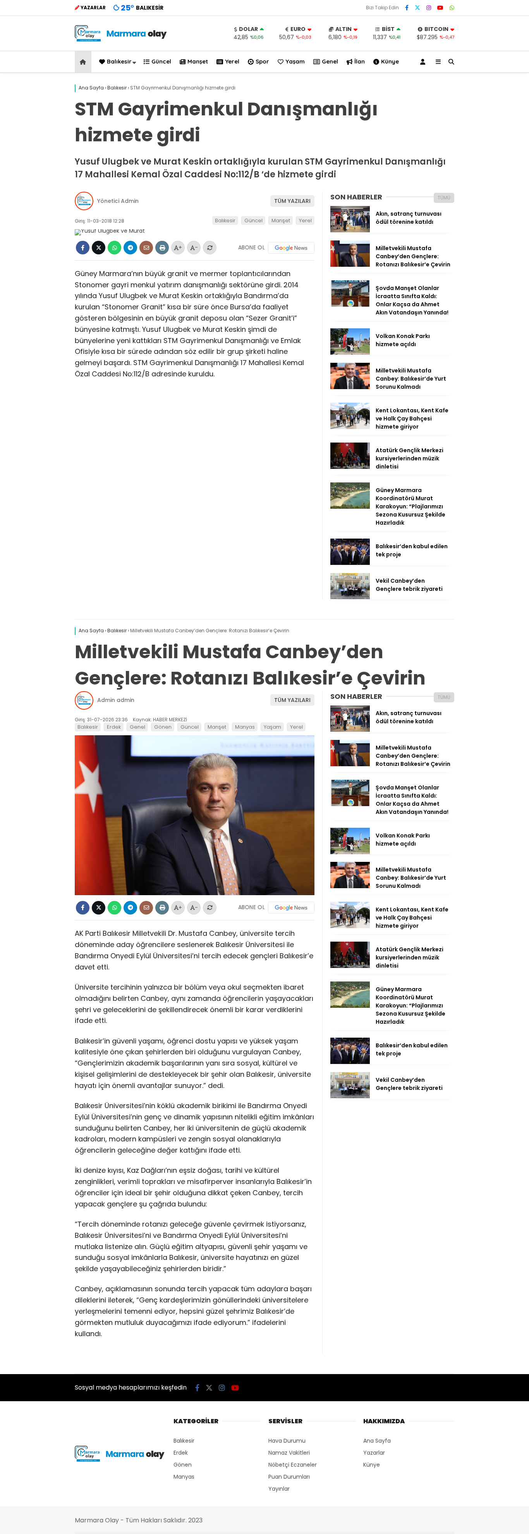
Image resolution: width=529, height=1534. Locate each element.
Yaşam (295, 61)
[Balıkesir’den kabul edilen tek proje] (350, 563)
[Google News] (291, 248)
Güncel (161, 61)
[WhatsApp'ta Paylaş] (114, 247)
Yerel (232, 61)
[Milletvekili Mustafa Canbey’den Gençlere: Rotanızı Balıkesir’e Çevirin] (350, 265)
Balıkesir (119, 61)
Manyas (245, 727)
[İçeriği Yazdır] (162, 247)
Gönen (163, 727)
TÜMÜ (444, 197)
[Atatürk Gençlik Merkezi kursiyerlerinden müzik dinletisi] (350, 467)
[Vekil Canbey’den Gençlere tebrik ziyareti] (350, 597)
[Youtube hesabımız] (440, 8)
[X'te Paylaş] (98, 247)
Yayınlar (279, 1489)
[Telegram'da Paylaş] (130, 247)
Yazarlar (374, 1453)
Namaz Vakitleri (289, 1453)
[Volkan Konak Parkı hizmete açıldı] (350, 353)
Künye (390, 61)
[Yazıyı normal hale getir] (209, 247)
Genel (330, 61)
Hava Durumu (287, 1441)
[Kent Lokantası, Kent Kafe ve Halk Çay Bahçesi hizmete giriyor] (350, 427)
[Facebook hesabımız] (407, 8)
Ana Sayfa (377, 1441)
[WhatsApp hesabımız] (452, 8)
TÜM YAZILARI (292, 201)
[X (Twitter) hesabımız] (417, 8)
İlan (359, 61)
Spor (262, 61)
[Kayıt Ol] (424, 61)
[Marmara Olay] (121, 39)
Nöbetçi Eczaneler (292, 1465)
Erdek (114, 727)
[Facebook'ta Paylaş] (82, 247)
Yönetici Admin (118, 201)
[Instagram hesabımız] (428, 8)
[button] (84, 61)
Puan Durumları (289, 1477)
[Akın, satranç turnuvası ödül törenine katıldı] (350, 230)
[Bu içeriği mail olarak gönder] (146, 247)
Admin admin (115, 700)
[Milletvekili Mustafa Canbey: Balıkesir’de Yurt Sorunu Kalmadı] (350, 387)
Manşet (197, 61)
